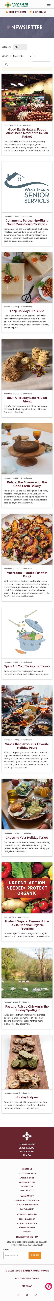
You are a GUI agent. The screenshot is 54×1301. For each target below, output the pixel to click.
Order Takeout (17, 12)
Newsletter (27, 1186)
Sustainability (27, 1209)
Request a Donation (27, 1223)
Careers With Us (27, 1182)
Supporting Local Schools (27, 1200)
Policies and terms (27, 1278)
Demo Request (27, 1191)
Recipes (27, 1155)
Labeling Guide (27, 1178)
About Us (27, 1169)
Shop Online (39, 12)
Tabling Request (27, 1227)
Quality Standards (27, 1174)
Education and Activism (27, 1205)
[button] (18, 1295)
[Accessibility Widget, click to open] (48, 1286)
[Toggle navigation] (48, 4)
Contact (27, 1232)
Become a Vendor (27, 1219)
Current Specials (27, 1144)
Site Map (27, 1286)
